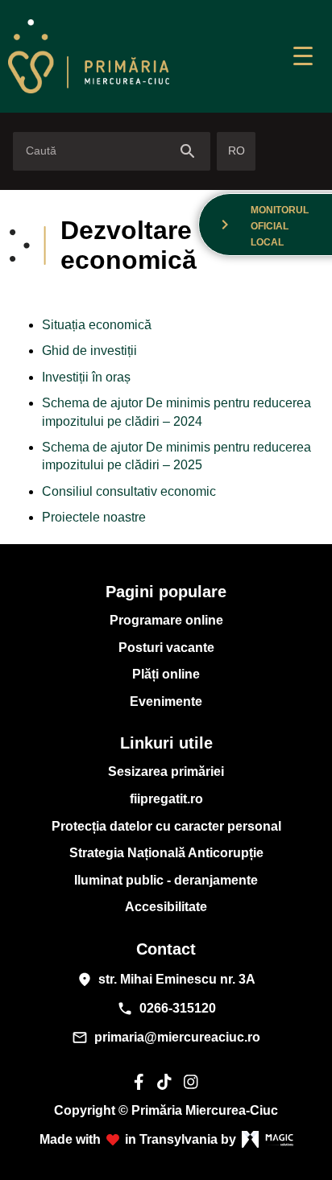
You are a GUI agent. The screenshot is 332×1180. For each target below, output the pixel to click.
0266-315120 (166, 1009)
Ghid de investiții (89, 350)
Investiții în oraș (86, 377)
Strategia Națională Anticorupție (166, 853)
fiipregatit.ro (166, 799)
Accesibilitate (166, 907)
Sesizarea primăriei (166, 771)
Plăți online (166, 674)
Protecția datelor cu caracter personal (166, 826)
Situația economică (96, 325)
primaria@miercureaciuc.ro (166, 1037)
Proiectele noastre (94, 517)
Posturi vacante (166, 647)
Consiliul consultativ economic (129, 491)
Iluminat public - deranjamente (166, 880)
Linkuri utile (166, 743)
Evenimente (166, 701)
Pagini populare (166, 591)
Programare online (166, 620)
